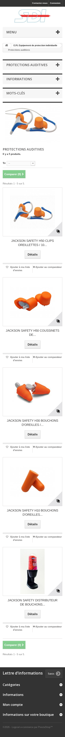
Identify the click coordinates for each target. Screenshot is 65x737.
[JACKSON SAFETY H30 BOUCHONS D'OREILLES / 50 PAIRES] (32, 391)
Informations (19, 79)
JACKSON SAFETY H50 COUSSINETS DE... (32, 333)
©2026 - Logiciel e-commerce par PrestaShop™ (28, 727)
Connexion (55, 3)
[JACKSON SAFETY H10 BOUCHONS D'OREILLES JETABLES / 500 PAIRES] (32, 481)
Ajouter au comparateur (48, 267)
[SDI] (32, 15)
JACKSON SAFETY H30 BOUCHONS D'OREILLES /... (32, 423)
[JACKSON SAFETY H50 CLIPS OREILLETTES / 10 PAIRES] (32, 212)
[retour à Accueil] (6, 45)
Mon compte (13, 704)
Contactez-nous (39, 3)
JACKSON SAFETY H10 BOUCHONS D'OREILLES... (32, 512)
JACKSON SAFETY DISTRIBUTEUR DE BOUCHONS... (32, 602)
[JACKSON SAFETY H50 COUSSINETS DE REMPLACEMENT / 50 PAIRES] (32, 301)
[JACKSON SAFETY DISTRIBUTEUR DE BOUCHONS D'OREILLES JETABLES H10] (32, 571)
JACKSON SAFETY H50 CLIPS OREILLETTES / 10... (32, 243)
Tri (4, 163)
